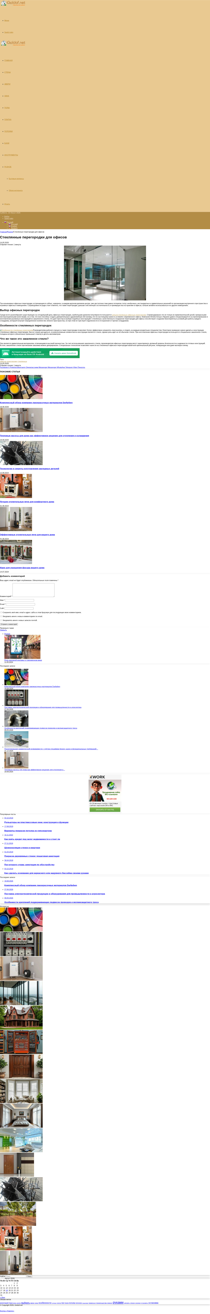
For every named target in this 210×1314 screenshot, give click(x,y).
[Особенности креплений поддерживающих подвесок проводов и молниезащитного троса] (16, 726)
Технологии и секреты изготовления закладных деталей (29, 468)
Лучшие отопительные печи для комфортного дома (27, 502)
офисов (3, 361)
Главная (3, 232)
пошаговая (85, 1303)
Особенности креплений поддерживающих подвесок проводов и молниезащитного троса (40, 728)
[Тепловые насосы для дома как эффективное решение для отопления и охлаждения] (21, 431)
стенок (132, 1303)
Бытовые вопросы (16, 179)
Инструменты (11, 155)
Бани (6, 143)
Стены (7, 72)
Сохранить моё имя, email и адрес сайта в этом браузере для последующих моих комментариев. (42, 612)
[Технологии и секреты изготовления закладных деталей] (21, 464)
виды (15, 1303)
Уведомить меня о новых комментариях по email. (23, 616)
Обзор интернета (16, 190)
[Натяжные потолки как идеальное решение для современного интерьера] (21, 1152)
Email (3, 604)
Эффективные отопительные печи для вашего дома (27, 534)
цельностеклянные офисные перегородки (129, 315)
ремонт (109, 1303)
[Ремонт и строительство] (13, 7)
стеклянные (22, 361)
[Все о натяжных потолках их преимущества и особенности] (21, 1127)
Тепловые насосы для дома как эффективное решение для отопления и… (34, 770)
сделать (127, 1303)
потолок (79, 1303)
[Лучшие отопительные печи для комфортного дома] (16, 497)
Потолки (8, 131)
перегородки (12, 361)
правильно (92, 1303)
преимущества (101, 1303)
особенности (45, 1303)
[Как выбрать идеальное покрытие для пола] (18, 1225)
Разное (7, 167)
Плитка (7, 120)
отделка (54, 1303)
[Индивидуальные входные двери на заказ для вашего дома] (17, 1176)
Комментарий (6, 596)
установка (153, 1303)
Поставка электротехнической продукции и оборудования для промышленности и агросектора (42, 707)
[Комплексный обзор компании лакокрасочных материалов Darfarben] (21, 398)
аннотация (4, 1303)
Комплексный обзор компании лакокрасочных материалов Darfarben (36, 402)
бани (11, 1303)
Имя (2, 600)
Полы (7, 108)
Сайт (2, 608)
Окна (6, 96)
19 (7, 1290)
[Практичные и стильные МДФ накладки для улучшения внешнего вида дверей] (21, 1078)
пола (66, 1303)
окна (36, 1303)
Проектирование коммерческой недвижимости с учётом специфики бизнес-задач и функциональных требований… (51, 749)
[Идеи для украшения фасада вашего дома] (16, 563)
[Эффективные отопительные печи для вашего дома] (16, 530)
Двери (7, 84)
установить (144, 1303)
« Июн (2, 1297)
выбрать (25, 1303)
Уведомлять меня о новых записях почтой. (20, 620)
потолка (72, 1303)
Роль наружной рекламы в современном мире (23, 660)
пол (62, 1303)
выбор (19, 1303)
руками (118, 1302)
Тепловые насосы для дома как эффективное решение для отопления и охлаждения (44, 436)
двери (32, 1303)
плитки (59, 1303)
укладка (138, 1303)
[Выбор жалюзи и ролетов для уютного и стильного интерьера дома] (21, 1103)
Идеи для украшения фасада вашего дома (22, 568)
